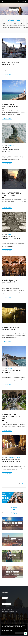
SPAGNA (10, 101)
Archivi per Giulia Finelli (13, 30)
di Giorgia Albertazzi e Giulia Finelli (9, 611)
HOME (6, 30)
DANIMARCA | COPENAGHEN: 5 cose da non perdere (10, 149)
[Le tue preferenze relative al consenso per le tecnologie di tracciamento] (25, 633)
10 (16, 483)
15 (14, 486)
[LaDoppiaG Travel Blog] (14, 9)
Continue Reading (7, 74)
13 (8, 486)
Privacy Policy (5, 598)
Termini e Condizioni (6, 603)
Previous (8, 483)
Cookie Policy (5, 592)
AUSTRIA (10, 60)
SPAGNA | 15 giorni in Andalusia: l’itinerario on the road (11, 416)
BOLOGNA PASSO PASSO (14, 457)
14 (11, 486)
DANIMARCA (11, 145)
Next (18, 486)
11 (19, 483)
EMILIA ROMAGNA (12, 190)
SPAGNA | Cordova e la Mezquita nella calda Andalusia (9, 282)
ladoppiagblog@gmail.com (16, 513)
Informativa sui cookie (8, 630)
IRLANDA (10, 234)
